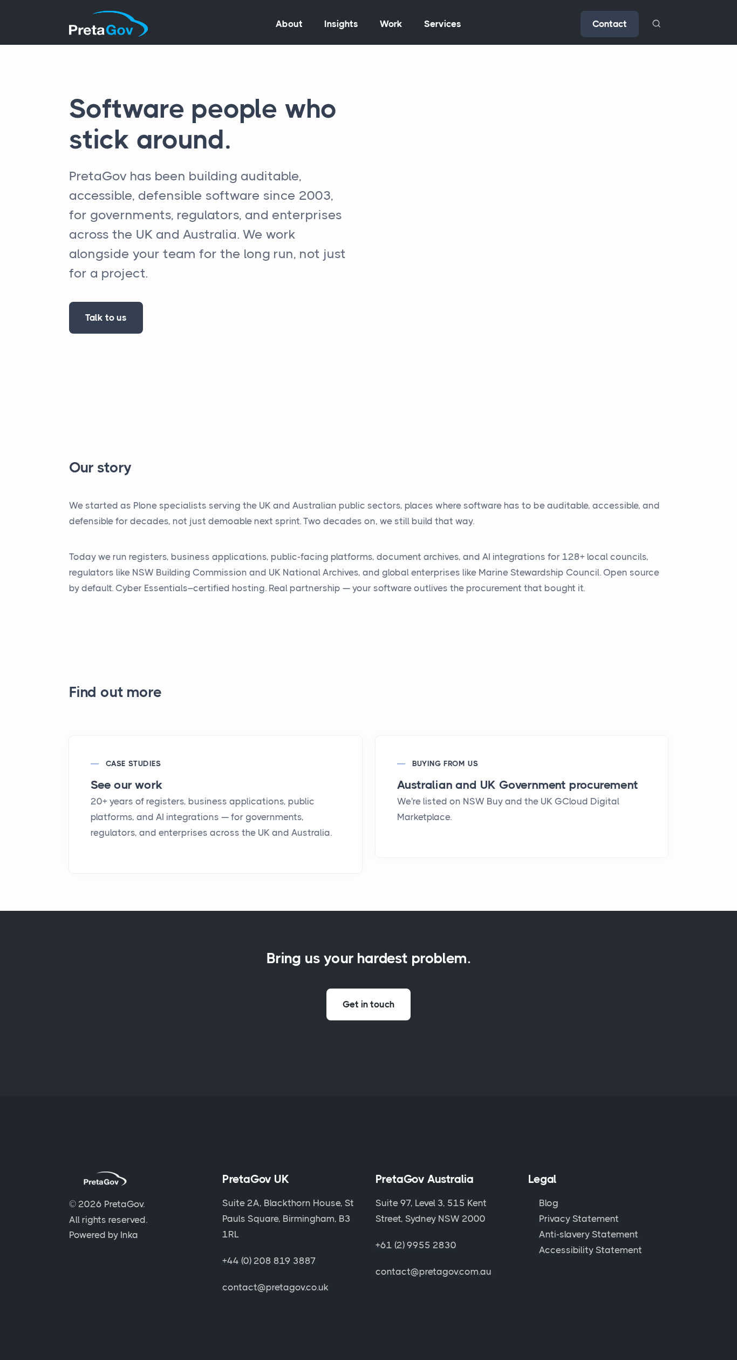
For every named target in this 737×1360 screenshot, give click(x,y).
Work (391, 23)
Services (442, 23)
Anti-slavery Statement (588, 1234)
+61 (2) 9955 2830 (416, 1245)
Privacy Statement (579, 1218)
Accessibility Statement (590, 1249)
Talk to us (106, 317)
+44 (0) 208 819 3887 (269, 1260)
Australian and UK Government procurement (517, 784)
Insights (341, 23)
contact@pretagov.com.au (434, 1271)
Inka (129, 1234)
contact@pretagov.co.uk (275, 1287)
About (289, 23)
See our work (127, 784)
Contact (609, 23)
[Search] (656, 24)
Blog (548, 1202)
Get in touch (368, 1004)
